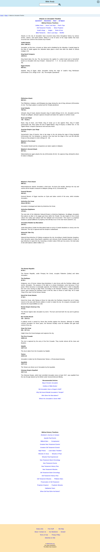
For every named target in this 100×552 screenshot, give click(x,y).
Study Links (39, 529)
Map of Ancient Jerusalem (50, 383)
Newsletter (47, 21)
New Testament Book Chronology (50, 460)
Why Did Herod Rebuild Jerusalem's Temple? (50, 392)
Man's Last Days (52, 33)
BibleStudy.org (51, 543)
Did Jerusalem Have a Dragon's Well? (50, 389)
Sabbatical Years (50, 488)
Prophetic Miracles (57, 485)
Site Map (61, 529)
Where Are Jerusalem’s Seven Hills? (50, 398)
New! (54, 21)
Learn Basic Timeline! (55, 450)
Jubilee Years (39, 25)
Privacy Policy (56, 535)
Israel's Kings (41, 30)
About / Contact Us (40, 532)
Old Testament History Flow (50, 475)
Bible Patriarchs (40, 33)
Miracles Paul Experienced (50, 457)
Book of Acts (59, 30)
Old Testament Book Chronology (50, 472)
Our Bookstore (53, 532)
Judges (50, 30)
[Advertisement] (50, 10)
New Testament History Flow (50, 466)
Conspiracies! (55, 441)
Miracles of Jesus (43, 454)
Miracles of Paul (57, 454)
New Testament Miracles (50, 469)
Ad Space (62, 21)
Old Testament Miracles (44, 479)
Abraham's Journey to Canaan (50, 435)
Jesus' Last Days (50, 25)
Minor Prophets (58, 28)
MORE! (62, 33)
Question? (38, 21)
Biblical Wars (44, 441)
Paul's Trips (61, 25)
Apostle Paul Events (50, 438)
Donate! (63, 532)
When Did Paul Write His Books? (50, 491)
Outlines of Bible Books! (50, 386)
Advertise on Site (50, 538)
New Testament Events (50, 463)
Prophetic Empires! (43, 485)
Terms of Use (44, 535)
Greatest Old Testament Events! (50, 447)
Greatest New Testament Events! (50, 444)
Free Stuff (51, 529)
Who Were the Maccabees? (50, 395)
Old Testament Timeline (44, 28)
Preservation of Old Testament (50, 482)
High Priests (42, 450)
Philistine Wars (58, 479)
